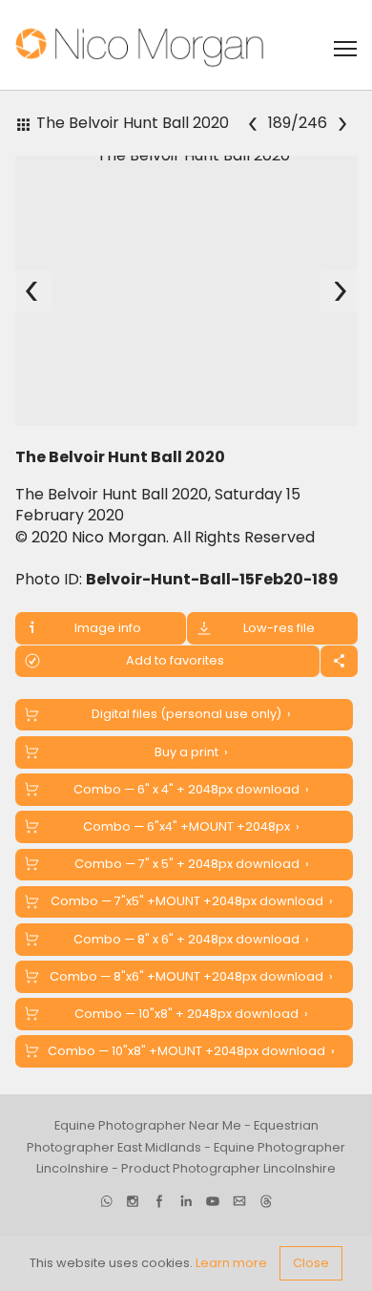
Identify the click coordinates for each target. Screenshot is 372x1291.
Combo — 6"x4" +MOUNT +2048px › (191, 826)
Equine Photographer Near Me (147, 1125)
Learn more (231, 1263)
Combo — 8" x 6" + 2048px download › (191, 939)
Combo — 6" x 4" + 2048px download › (191, 789)
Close (311, 1263)
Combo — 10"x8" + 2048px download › (191, 1013)
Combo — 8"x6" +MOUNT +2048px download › (191, 976)
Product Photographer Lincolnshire (228, 1168)
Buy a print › (191, 752)
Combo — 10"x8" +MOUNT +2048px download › (191, 1051)
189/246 (296, 123)
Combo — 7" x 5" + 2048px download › (191, 864)
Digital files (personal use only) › (191, 714)
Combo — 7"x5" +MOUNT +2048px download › (192, 901)
